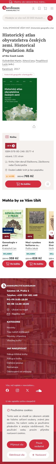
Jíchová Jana (29, 60)
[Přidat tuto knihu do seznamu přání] (48, 184)
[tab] (10, 137)
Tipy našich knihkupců (18, 332)
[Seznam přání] (39, 8)
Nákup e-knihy (14, 358)
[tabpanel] (28, 165)
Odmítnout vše (17, 454)
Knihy (5, 28)
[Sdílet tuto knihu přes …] (34, 127)
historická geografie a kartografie (18, 74)
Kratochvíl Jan (9, 248)
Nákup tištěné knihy (17, 354)
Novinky (11, 327)
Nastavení (40, 454)
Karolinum (7, 69)
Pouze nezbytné (39, 444)
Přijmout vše (16, 444)
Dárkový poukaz (15, 362)
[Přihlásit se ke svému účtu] (33, 8)
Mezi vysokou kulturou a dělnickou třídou (35, 244)
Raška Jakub (32, 248)
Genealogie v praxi (9, 244)
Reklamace (12, 367)
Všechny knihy (14, 340)
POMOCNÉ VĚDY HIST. (19, 28)
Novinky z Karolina (16, 336)
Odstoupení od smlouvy (19, 371)
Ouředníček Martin (11, 60)
